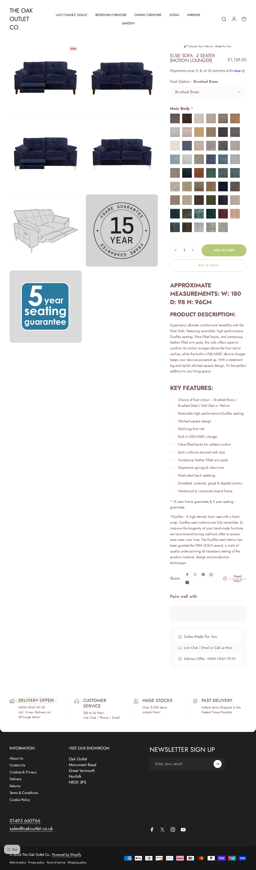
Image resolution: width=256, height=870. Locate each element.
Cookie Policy (20, 800)
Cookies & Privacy (23, 772)
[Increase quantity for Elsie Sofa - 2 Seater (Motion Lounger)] (193, 250)
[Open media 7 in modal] (46, 307)
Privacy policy (36, 862)
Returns (15, 786)
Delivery (16, 779)
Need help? (237, 578)
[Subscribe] (218, 764)
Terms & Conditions (24, 793)
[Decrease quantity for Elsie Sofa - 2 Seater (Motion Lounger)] (174, 250)
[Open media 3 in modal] (46, 154)
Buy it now (208, 265)
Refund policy (18, 862)
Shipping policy (77, 862)
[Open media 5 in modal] (46, 230)
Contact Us (17, 765)
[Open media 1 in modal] (46, 78)
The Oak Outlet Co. (21, 19)
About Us (16, 758)
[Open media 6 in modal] (122, 230)
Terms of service (56, 862)
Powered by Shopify (66, 854)
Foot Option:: (194, 81)
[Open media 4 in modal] (122, 154)
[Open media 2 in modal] (122, 78)
